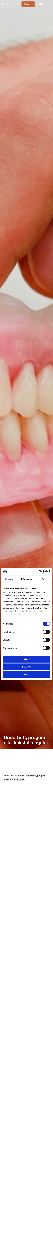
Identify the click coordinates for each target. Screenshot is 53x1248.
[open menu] (41, 4)
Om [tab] (43, 579)
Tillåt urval (26, 667)
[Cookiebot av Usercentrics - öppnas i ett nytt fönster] (39, 572)
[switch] (46, 632)
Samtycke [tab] (9, 579)
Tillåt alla (26, 659)
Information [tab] (26, 579)
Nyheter (19, 775)
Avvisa (26, 674)
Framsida (8, 775)
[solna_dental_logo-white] (7, 4)
